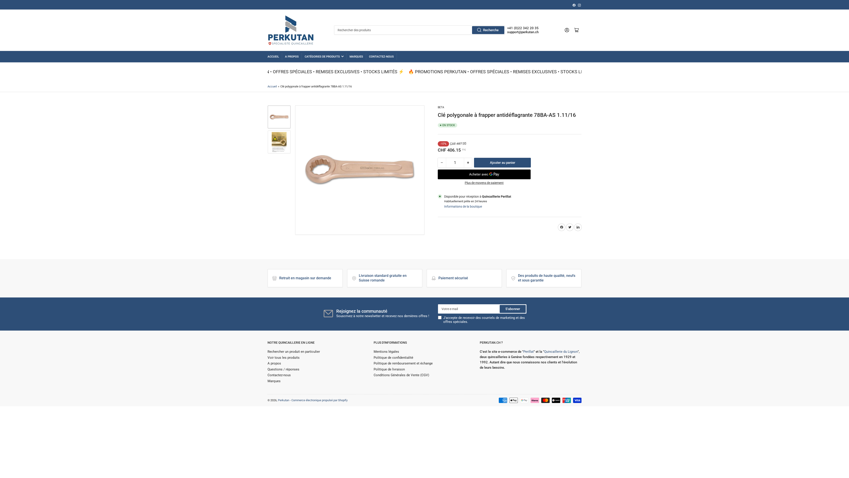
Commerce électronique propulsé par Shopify (319, 400)
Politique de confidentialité (393, 358)
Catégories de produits (322, 56)
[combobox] (419, 30)
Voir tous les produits (284, 358)
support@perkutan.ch (523, 32)
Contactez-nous (381, 56)
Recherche (491, 30)
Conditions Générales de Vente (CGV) (401, 375)
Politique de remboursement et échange (403, 363)
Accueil (273, 56)
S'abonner (512, 309)
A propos (292, 56)
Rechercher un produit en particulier (294, 352)
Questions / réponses (283, 369)
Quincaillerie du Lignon (561, 352)
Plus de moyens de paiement (484, 183)
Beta (441, 107)
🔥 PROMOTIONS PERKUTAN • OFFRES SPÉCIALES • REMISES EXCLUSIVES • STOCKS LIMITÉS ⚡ (302, 71)
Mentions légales (386, 352)
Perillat (528, 352)
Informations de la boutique (463, 206)
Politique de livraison (389, 369)
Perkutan (283, 400)
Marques (356, 56)
